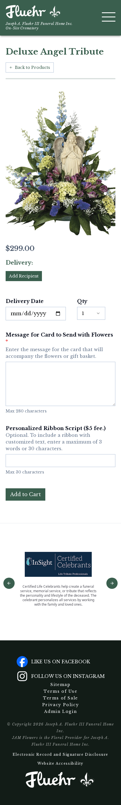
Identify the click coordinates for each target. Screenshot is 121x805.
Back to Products (32, 67)
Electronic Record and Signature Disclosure (60, 754)
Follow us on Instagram (68, 676)
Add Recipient (24, 276)
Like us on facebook (60, 661)
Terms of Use (60, 691)
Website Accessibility (60, 763)
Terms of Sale (60, 698)
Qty (82, 301)
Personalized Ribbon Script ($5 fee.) (56, 438)
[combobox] (91, 313)
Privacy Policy (60, 704)
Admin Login (60, 711)
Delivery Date (25, 301)
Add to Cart (25, 494)
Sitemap (60, 684)
